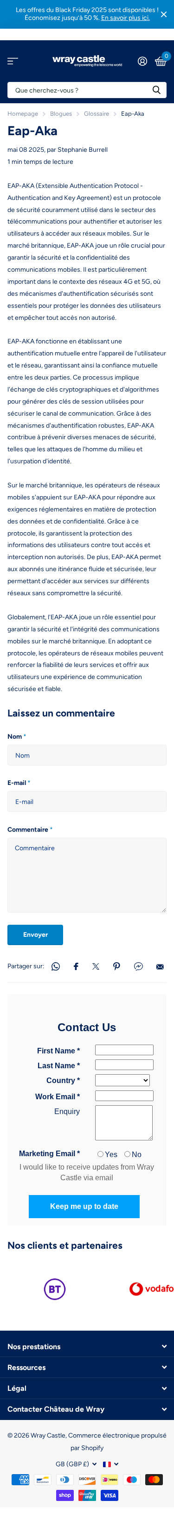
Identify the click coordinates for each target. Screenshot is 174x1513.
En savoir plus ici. (125, 18)
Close (164, 14)
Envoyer (35, 935)
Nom (16, 737)
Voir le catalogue (12, 61)
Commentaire (30, 830)
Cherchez (156, 90)
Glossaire (96, 113)
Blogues (61, 113)
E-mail (19, 783)
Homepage (22, 113)
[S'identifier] (142, 61)
